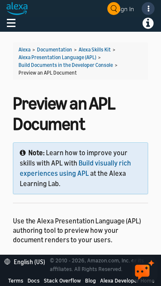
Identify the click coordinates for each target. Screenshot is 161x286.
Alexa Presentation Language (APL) (57, 57)
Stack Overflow (62, 280)
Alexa (24, 49)
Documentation (54, 49)
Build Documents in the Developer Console (65, 65)
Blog (90, 280)
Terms (15, 280)
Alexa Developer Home (127, 280)
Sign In (125, 8)
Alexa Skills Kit (95, 49)
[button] (26, 261)
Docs (33, 280)
